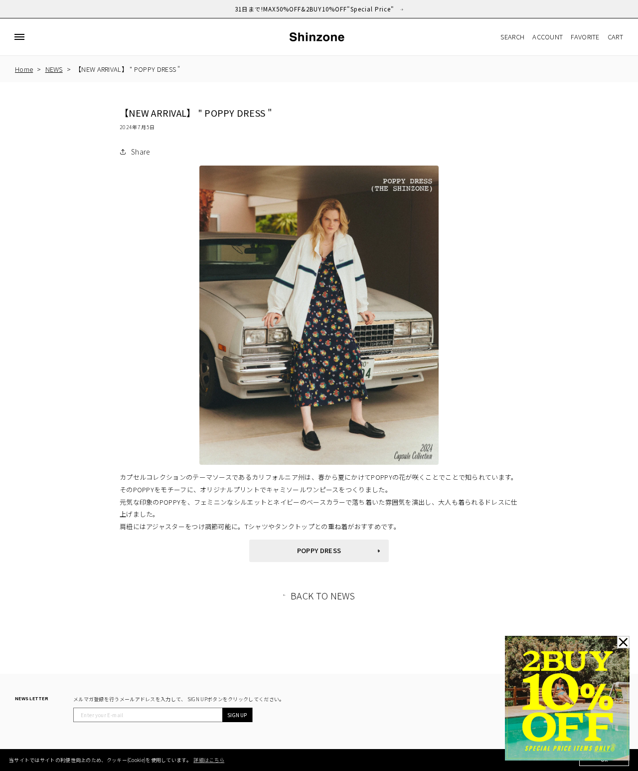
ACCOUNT (547, 36)
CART (615, 36)
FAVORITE (585, 36)
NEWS (54, 69)
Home (24, 69)
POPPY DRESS (319, 550)
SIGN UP (237, 715)
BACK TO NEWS (323, 595)
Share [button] (141, 152)
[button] (19, 36)
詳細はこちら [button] (208, 760)
